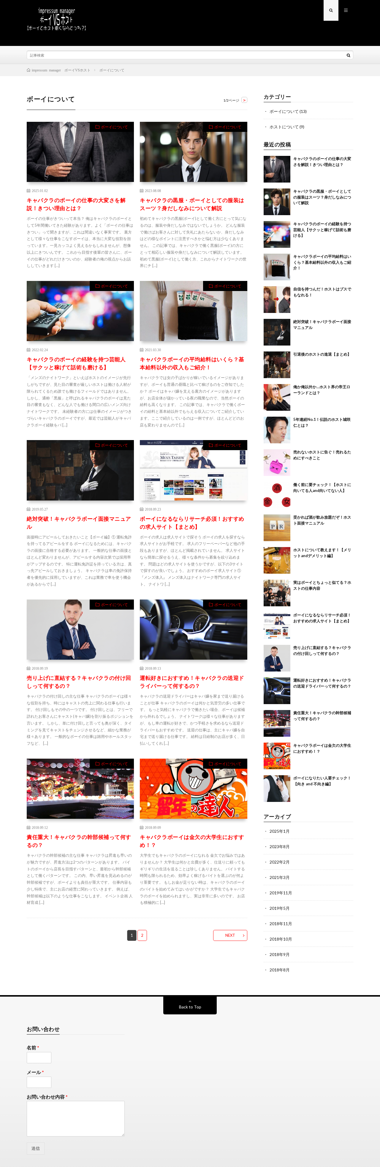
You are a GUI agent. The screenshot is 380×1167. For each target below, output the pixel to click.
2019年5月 (280, 908)
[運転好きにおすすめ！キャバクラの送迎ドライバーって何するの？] (277, 690)
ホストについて (284, 126)
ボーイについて (114, 126)
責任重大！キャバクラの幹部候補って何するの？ (79, 841)
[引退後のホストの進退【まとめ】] (277, 364)
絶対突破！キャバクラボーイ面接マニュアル (79, 522)
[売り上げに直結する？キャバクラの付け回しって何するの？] (277, 658)
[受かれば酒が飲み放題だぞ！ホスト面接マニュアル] (277, 527)
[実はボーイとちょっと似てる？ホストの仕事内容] (277, 593)
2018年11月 (281, 923)
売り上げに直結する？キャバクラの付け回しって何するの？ (79, 681)
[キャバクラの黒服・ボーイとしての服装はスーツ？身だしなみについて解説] (277, 201)
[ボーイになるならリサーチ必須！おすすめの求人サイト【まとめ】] (277, 625)
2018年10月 (281, 938)
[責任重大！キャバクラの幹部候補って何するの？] (277, 723)
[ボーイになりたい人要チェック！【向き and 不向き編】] (277, 788)
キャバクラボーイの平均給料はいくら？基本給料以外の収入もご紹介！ (192, 363)
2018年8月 (280, 969)
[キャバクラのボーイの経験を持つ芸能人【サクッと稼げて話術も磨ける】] (277, 234)
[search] (348, 55)
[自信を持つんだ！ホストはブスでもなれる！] (277, 299)
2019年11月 (281, 892)
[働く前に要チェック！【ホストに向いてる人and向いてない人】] (277, 495)
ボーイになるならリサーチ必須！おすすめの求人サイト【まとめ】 (192, 522)
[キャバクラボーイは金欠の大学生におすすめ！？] (277, 756)
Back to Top (190, 1006)
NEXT (230, 935)
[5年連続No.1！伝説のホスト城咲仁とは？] (277, 430)
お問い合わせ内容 (47, 1096)
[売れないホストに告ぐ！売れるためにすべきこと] (277, 462)
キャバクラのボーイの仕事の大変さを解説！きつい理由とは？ (76, 204)
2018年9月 (280, 954)
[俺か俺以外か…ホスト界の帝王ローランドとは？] (277, 397)
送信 (35, 1148)
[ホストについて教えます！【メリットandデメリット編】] (277, 560)
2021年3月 (280, 877)
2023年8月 (280, 846)
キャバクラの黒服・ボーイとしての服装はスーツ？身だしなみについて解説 (192, 204)
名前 (33, 1047)
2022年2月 (280, 861)
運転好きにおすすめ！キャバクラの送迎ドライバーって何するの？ (192, 681)
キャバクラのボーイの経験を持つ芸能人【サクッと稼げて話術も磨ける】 (76, 363)
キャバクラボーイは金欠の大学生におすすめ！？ (192, 841)
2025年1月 (280, 831)
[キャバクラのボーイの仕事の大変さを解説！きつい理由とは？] (277, 169)
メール (35, 1072)
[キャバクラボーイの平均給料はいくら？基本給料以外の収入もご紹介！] (277, 267)
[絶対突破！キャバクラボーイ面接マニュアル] (277, 332)
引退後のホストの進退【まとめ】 (322, 354)
